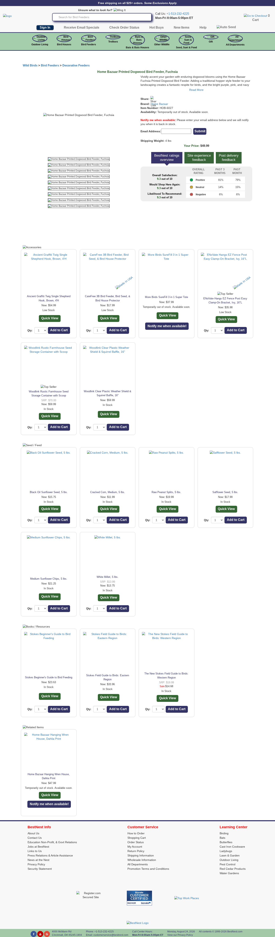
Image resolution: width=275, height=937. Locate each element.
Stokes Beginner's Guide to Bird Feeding (48, 677)
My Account (134, 846)
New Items (181, 27)
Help (203, 27)
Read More (196, 89)
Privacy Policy (36, 864)
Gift (211, 41)
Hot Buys (156, 27)
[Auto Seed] (226, 28)
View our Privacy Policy (180, 935)
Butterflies (226, 842)
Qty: (29, 330)
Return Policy (135, 851)
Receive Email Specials (81, 27)
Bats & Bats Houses (137, 47)
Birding (224, 833)
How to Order (136, 833)
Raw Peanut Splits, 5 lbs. (166, 492)
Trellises (113, 41)
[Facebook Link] (34, 934)
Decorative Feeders (76, 65)
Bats (222, 837)
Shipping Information (140, 855)
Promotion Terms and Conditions (148, 868)
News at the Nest (38, 860)
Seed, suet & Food (186, 47)
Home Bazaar (159, 103)
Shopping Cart (136, 837)
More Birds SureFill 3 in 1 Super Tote (166, 297)
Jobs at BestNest (38, 846)
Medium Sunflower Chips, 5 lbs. (48, 578)
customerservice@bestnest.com (110, 935)
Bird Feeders (88, 44)
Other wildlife (162, 44)
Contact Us (35, 837)
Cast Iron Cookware (232, 846)
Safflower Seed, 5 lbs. (225, 492)
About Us (33, 833)
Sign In (45, 27)
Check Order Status (124, 27)
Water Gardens (229, 873)
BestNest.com (234, 931)
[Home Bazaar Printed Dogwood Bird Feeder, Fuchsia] (79, 159)
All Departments (235, 44)
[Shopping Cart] (255, 15)
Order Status (135, 842)
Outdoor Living (39, 44)
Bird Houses (64, 44)
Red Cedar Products (233, 868)
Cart (255, 20)
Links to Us (35, 851)
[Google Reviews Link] (47, 934)
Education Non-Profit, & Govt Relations (52, 842)
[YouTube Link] (40, 934)
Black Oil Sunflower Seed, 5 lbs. (49, 492)
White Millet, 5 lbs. (107, 576)
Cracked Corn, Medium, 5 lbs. (107, 492)
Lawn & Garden (230, 855)
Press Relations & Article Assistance (50, 855)
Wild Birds (30, 65)
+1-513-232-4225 (177, 13)
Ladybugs (226, 851)
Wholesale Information (141, 860)
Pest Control (227, 864)
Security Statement (40, 868)
